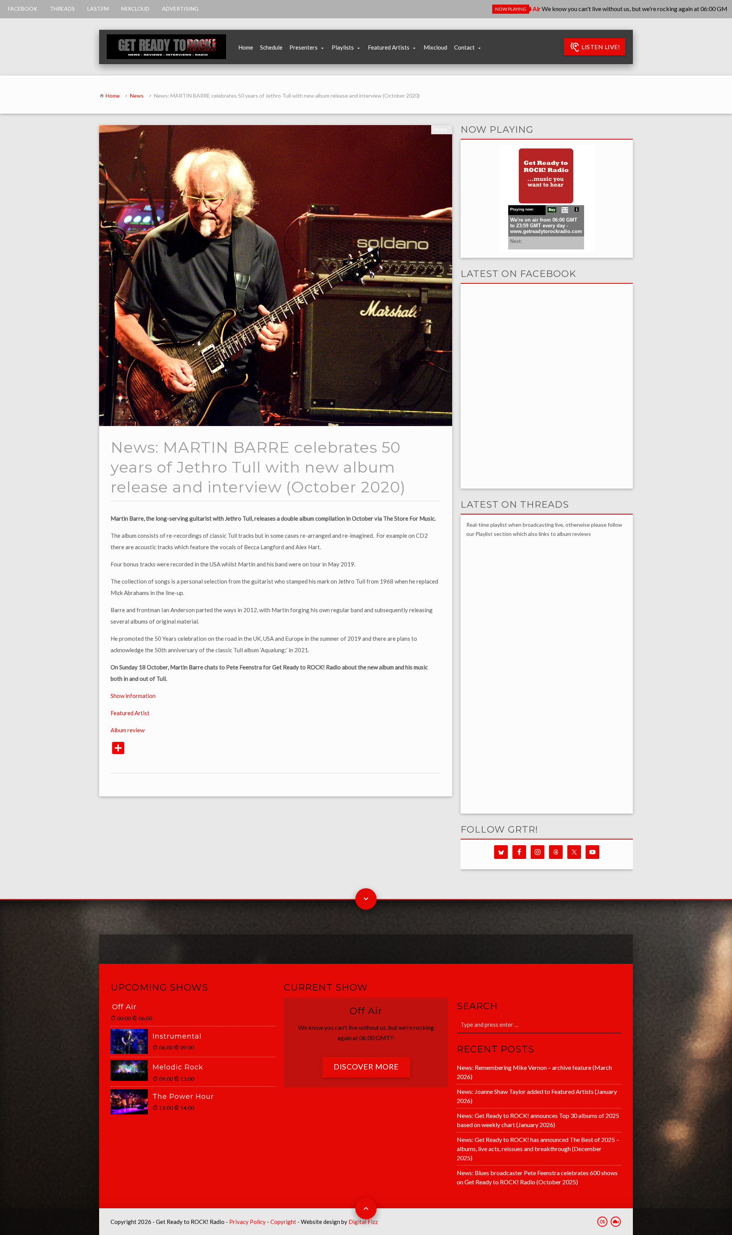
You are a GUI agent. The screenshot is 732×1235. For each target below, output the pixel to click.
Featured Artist (130, 712)
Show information (133, 695)
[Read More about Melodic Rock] (131, 1070)
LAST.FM (98, 8)
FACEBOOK (22, 8)
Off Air (124, 1007)
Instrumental (177, 1036)
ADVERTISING (180, 8)
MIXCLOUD (135, 8)
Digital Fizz (363, 1221)
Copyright (283, 1221)
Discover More (366, 1066)
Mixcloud (435, 47)
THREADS (62, 8)
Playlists (343, 47)
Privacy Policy (247, 1221)
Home (245, 47)
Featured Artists (388, 47)
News (137, 95)
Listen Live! (600, 46)
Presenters (303, 47)
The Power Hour (183, 1096)
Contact (464, 47)
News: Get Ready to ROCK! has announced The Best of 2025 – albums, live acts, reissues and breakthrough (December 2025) (538, 1148)
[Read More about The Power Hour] (131, 1101)
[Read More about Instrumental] (131, 1041)
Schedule (271, 47)
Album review (127, 730)
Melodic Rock (177, 1067)
